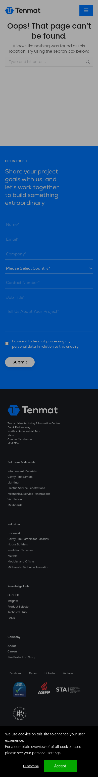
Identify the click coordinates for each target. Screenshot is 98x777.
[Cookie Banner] (49, 751)
